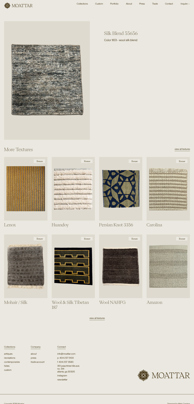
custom (7, 370)
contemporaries (12, 362)
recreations (9, 358)
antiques (8, 353)
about (34, 353)
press (33, 358)
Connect (61, 346)
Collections (9, 346)
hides (6, 366)
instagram (62, 375)
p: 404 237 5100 (65, 358)
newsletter (62, 379)
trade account (37, 362)
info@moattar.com (66, 353)
